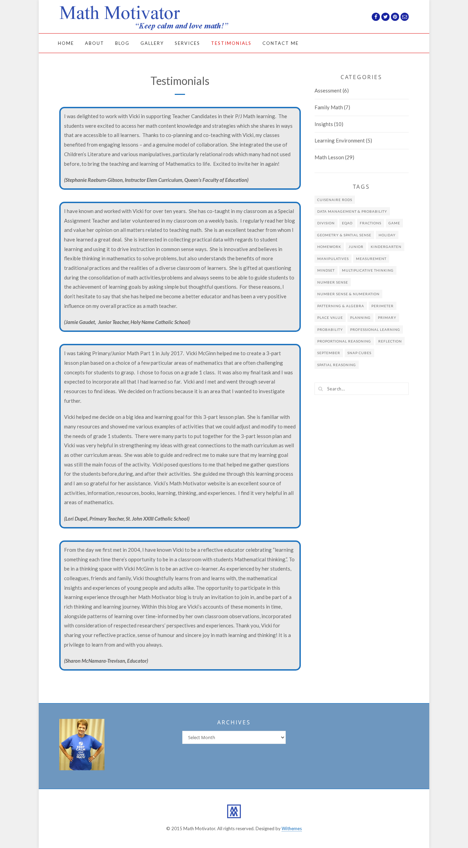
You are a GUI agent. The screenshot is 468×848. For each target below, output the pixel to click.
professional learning (375, 329)
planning (360, 317)
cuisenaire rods (334, 200)
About (94, 43)
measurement (371, 259)
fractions (370, 223)
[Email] (405, 17)
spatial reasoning (336, 365)
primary (387, 317)
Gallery (152, 43)
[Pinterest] (395, 17)
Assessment (328, 90)
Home (66, 43)
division (326, 223)
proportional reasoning (344, 341)
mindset (326, 270)
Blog (122, 43)
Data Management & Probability (352, 211)
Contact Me (280, 43)
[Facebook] (376, 17)
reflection (390, 341)
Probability (330, 329)
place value (330, 317)
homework (329, 247)
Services (187, 43)
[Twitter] (385, 17)
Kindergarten (386, 247)
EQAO (347, 223)
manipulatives (333, 259)
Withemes (292, 828)
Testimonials (231, 43)
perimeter (382, 306)
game (394, 223)
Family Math (329, 107)
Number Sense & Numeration (348, 294)
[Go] (321, 389)
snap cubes (359, 353)
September (328, 353)
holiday (387, 235)
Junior (356, 247)
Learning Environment (340, 140)
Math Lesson (329, 157)
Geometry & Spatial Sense (344, 235)
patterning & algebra (340, 306)
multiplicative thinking (368, 270)
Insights (324, 124)
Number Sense (332, 282)
